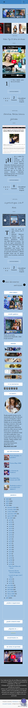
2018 (7, 505)
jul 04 (10, 579)
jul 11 (10, 553)
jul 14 (10, 547)
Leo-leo (14, 35)
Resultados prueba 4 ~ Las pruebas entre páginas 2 (16, 487)
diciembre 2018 (11, 507)
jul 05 (10, 564)
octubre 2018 (11, 511)
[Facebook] (11, 632)
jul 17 (10, 543)
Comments (14, 98)
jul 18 (10, 541)
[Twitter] (12, 632)
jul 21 (10, 539)
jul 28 (10, 526)
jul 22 (10, 537)
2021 (7, 499)
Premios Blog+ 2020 (15, 463)
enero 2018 (10, 596)
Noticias (14, 110)
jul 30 (10, 522)
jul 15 (10, 545)
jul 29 (10, 524)
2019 (7, 503)
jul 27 (10, 528)
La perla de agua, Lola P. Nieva (14, 205)
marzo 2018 (10, 591)
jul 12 (10, 551)
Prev (5, 220)
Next (23, 220)
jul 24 (10, 532)
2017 (7, 598)
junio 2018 (10, 585)
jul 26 (10, 530)
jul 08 (10, 560)
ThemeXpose (15, 701)
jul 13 (10, 549)
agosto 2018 (10, 516)
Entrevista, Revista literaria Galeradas (14, 117)
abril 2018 (10, 589)
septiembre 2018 (11, 513)
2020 (7, 501)
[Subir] (24, 703)
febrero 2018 (10, 593)
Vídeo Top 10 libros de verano (14, 39)
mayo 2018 (10, 587)
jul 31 (10, 520)
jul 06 (10, 562)
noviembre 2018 (11, 509)
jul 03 (10, 581)
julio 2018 (10, 518)
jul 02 (10, 583)
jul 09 (10, 558)
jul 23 (10, 534)
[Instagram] (13, 632)
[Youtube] (15, 632)
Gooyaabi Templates (7, 703)
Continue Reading (14, 91)
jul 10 (10, 555)
